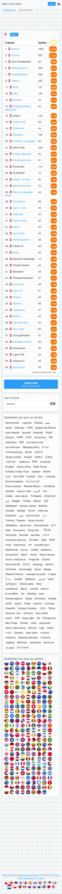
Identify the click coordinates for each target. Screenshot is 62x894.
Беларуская (49, 618)
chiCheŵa (10, 569)
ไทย (45, 491)
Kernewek (39, 598)
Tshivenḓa (11, 535)
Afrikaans (30, 579)
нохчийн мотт (41, 544)
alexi (15, 93)
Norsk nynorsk (35, 520)
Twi (22, 593)
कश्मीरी (20, 437)
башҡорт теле (13, 613)
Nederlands (11, 549)
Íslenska (23, 535)
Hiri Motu (34, 540)
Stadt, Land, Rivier (11, 4)
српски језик (33, 515)
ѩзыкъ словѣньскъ (15, 559)
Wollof (28, 452)
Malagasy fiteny (31, 447)
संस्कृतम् (46, 471)
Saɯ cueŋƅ (42, 613)
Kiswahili (10, 608)
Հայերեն (45, 461)
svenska (35, 535)
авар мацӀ (44, 623)
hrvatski (28, 457)
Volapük (9, 510)
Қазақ (38, 569)
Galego (47, 569)
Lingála (52, 574)
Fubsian (17, 297)
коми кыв (43, 510)
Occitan (46, 559)
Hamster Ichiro (20, 322)
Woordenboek (9, 875)
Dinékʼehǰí (49, 496)
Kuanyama (19, 530)
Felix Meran (19, 201)
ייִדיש (53, 525)
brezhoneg (19, 544)
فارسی (41, 579)
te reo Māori (11, 593)
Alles (13, 34)
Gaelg (28, 598)
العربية (36, 491)
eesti (41, 593)
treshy (16, 252)
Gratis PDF (38, 875)
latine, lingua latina (15, 627)
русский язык (12, 447)
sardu (51, 579)
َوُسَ (21, 515)
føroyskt (26, 432)
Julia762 (17, 100)
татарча (44, 632)
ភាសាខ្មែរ (52, 598)
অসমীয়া (30, 427)
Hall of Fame (53, 875)
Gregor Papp (19, 220)
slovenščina (11, 554)
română (34, 588)
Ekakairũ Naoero (14, 574)
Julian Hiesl (19, 122)
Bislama (43, 505)
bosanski (38, 432)
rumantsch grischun (15, 540)
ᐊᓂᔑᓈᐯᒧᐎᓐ (33, 481)
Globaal (30, 403)
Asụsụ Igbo (28, 618)
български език (34, 442)
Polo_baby (18, 329)
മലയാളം (38, 564)
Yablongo (18, 214)
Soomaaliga (25, 569)
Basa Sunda (40, 466)
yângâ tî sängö (13, 457)
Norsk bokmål (12, 564)
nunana (15, 55)
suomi (8, 618)
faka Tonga (11, 623)
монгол (45, 588)
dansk (8, 427)
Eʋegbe (9, 466)
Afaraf (50, 627)
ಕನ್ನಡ (41, 627)
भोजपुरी (49, 432)
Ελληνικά (23, 647)
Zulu (40, 476)
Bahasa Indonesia (28, 637)
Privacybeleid (26, 878)
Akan (39, 583)
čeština (38, 457)
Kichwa (24, 623)
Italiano (49, 564)
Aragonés (34, 559)
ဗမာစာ (18, 603)
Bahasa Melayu (32, 486)
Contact (40, 878)
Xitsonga (19, 427)
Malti (43, 540)
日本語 (48, 457)
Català (8, 496)
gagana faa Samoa (45, 427)
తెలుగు (24, 588)
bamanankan (12, 422)
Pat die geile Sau (22, 160)
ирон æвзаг (21, 496)
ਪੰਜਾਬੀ (29, 437)
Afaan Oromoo (47, 554)
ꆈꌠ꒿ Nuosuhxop (13, 452)
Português (36, 496)
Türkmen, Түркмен (15, 520)
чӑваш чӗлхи (24, 466)
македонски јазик (35, 574)
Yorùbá (27, 501)
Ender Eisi (18, 284)
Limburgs (50, 476)
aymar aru (48, 642)
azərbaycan (11, 588)
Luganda (27, 422)
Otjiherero (22, 642)
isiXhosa (28, 613)
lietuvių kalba (26, 583)
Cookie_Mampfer (22, 154)
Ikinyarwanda (41, 525)
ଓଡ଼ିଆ (42, 608)
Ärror (15, 87)
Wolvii (16, 227)
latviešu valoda (28, 505)
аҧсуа (24, 549)
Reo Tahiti (18, 476)
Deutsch (18, 632)
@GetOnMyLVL (19, 68)
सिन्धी (34, 461)
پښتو (47, 422)
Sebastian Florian (22, 341)
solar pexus (19, 367)
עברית (45, 447)
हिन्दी (21, 442)
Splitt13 (17, 316)
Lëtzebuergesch (14, 598)
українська (25, 525)
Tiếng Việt (33, 530)
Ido (38, 618)
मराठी (17, 618)
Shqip (27, 603)
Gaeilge (21, 510)
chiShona (10, 637)
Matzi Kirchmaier (22, 185)
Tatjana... (16, 80)
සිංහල (8, 579)
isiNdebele (11, 505)
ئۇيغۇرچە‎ (9, 647)
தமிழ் (8, 476)
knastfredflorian (19, 74)
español (37, 603)
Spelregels (25, 875)
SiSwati (38, 422)
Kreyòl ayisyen (13, 486)
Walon (24, 554)
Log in (51, 4)
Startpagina (9, 10)
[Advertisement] (31, 20)
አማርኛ (45, 535)
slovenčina (40, 437)
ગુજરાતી (38, 452)
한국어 (26, 564)
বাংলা (30, 544)
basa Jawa (31, 632)
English (18, 579)
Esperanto (10, 515)
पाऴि (51, 437)
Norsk (33, 554)
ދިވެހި (44, 515)
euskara (36, 471)
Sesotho (9, 491)
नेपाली (52, 540)
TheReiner (18, 128)
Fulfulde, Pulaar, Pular (17, 471)
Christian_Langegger (24, 141)
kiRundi (32, 627)
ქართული (11, 583)
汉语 (45, 501)
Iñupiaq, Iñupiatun (27, 608)
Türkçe (51, 608)
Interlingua (11, 442)
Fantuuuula (19, 310)
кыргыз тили (24, 491)
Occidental (49, 486)
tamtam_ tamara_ (22, 179)
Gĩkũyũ (37, 501)
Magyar (16, 501)
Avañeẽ (31, 476)
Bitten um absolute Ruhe (19, 193)
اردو (7, 501)
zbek (8, 530)
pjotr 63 (15, 48)
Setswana (46, 549)
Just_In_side (19, 207)
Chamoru (45, 637)
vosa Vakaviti (12, 432)
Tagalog (9, 642)
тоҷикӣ (34, 549)
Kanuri (31, 510)
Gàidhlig (31, 593)
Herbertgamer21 (21, 239)
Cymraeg (49, 603)
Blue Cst (17, 290)
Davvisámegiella (14, 481)
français (9, 437)
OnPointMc (19, 233)
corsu (34, 623)
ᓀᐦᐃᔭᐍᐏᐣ (10, 461)
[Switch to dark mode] (59, 4)
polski (8, 603)
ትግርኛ (8, 632)
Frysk (8, 544)
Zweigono (18, 134)
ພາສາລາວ (24, 461)
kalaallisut (35, 642)
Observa (17, 303)
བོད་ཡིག (47, 530)
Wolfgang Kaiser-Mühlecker (18, 107)
